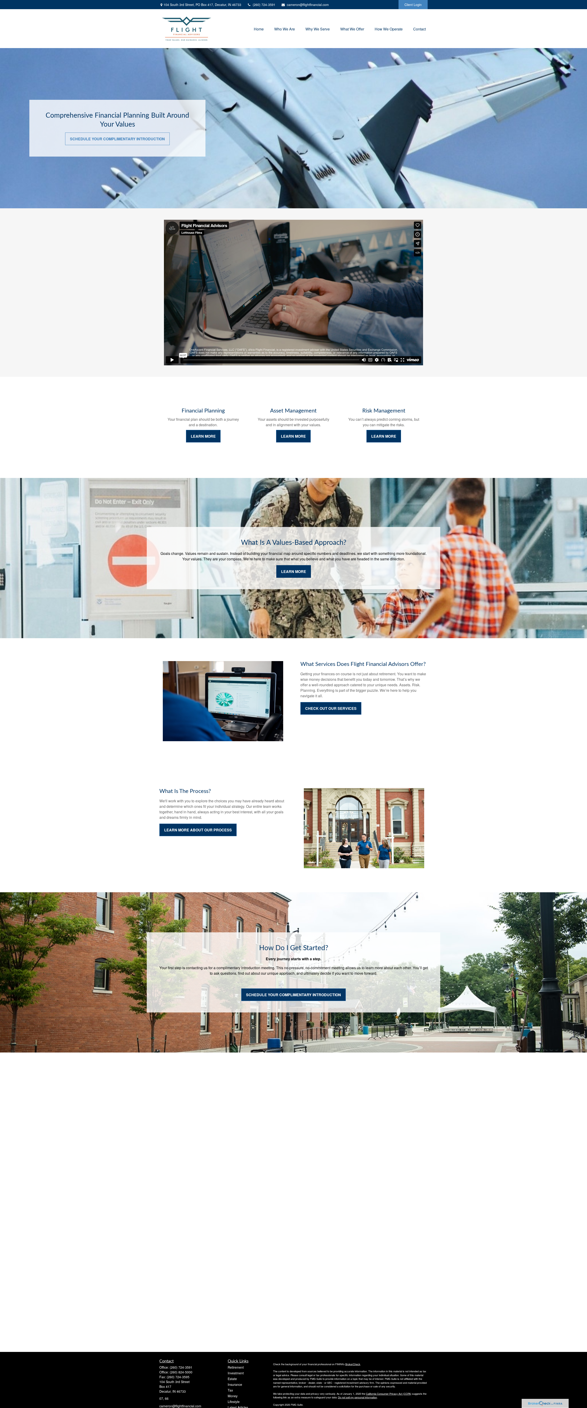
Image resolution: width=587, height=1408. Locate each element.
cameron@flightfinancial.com (308, 4)
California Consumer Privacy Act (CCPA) (388, 1393)
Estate (232, 1378)
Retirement (236, 1367)
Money (233, 1396)
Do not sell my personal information (357, 1397)
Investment (236, 1373)
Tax (230, 1390)
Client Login (413, 4)
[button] (259, 28)
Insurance (235, 1384)
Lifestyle (234, 1401)
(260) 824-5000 (181, 1372)
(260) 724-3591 (264, 4)
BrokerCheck (352, 1364)
